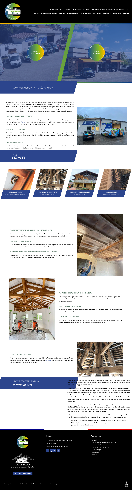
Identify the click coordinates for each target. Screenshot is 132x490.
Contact (126, 13)
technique (48, 360)
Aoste (23, 122)
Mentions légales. (54, 484)
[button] (79, 126)
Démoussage (107, 13)
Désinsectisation (73, 13)
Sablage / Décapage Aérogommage (53, 13)
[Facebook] (127, 9)
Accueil (36, 13)
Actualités (117, 13)
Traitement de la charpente (91, 13)
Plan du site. (43, 484)
